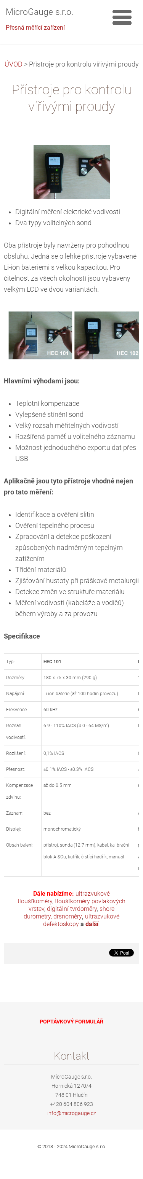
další (91, 924)
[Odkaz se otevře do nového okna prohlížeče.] (72, 171)
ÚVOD (13, 64)
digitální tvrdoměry (72, 908)
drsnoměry (67, 916)
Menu (122, 17)
